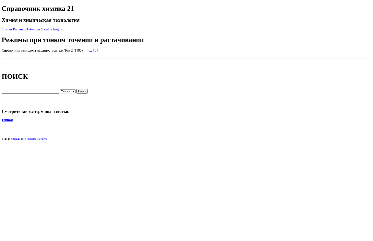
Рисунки (19, 29)
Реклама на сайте (36, 138)
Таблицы (33, 29)
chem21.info (18, 138)
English (58, 29)
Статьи (7, 29)
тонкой (7, 120)
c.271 (92, 50)
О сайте (46, 29)
